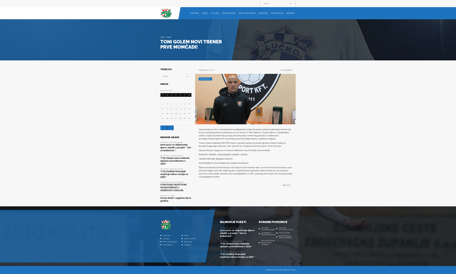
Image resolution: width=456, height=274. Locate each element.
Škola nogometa (170, 242)
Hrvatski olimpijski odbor (268, 229)
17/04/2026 (164, 156)
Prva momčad (190, 239)
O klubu (166, 239)
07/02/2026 (164, 182)
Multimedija (168, 245)
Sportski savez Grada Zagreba (285, 237)
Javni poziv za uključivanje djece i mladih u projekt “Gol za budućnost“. (175, 147)
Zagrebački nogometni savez (268, 233)
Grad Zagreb (284, 233)
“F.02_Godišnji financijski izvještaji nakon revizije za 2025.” (174, 174)
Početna (166, 235)
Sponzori (188, 242)
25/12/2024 (164, 195)
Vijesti (172, 195)
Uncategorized (205, 79)
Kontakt (187, 245)
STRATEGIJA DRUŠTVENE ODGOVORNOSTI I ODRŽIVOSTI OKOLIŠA (173, 187)
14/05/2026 (164, 142)
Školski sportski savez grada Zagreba (268, 242)
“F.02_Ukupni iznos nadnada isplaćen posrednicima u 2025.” (175, 161)
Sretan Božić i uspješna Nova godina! (175, 199)
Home (162, 37)
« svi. (167, 128)
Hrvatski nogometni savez (286, 229)
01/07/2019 (202, 70)
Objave (168, 37)
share (287, 185)
